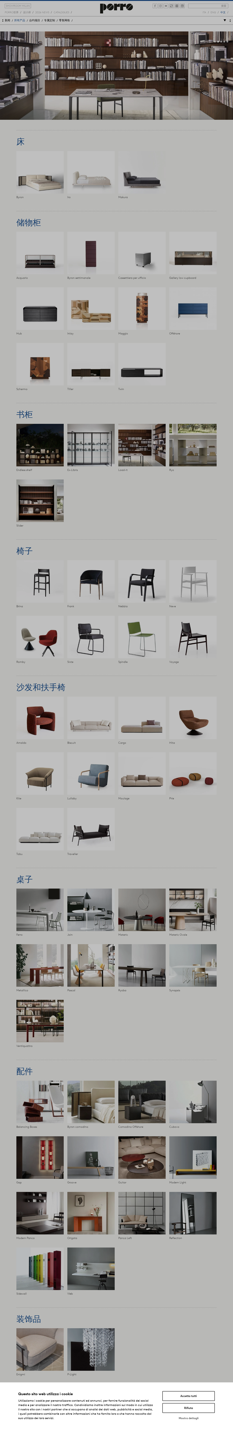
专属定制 (49, 20)
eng (213, 12)
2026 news (42, 12)
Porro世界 (12, 12)
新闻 (7, 20)
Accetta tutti (188, 1396)
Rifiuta (188, 1408)
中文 (223, 12)
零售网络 (64, 20)
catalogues (61, 12)
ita (204, 12)
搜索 (223, 5)
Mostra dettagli (189, 1418)
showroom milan (18, 5)
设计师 (27, 12)
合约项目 (34, 20)
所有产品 (19, 20)
